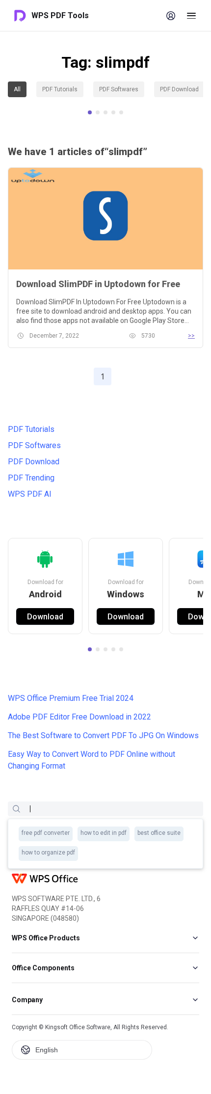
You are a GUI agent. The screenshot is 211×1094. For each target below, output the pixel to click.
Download (125, 616)
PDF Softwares (118, 89)
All (17, 89)
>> (191, 335)
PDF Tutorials (60, 89)
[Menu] (191, 16)
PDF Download (179, 89)
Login (171, 16)
